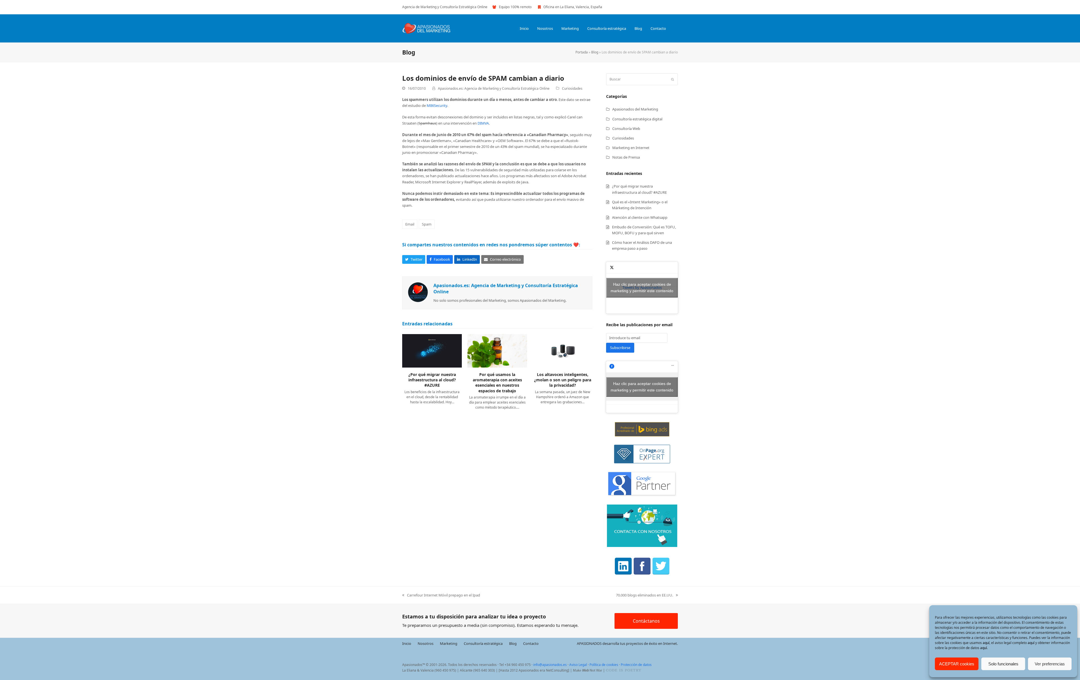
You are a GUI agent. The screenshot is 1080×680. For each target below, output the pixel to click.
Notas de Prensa (626, 157)
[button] (676, 28)
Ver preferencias (1050, 663)
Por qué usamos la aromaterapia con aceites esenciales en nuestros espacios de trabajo (497, 382)
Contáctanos (646, 621)
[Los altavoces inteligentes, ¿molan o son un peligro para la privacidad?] (562, 350)
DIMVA (483, 123)
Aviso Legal (578, 664)
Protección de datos (636, 664)
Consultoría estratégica (483, 643)
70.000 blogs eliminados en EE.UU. (644, 595)
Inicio (406, 643)
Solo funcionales (1003, 663)
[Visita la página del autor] (418, 291)
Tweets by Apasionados (642, 287)
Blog (594, 52)
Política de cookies (604, 664)
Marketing (448, 643)
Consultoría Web (626, 128)
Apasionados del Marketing (635, 109)
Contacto (531, 643)
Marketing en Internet (630, 147)
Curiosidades (572, 88)
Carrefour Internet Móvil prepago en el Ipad (441, 595)
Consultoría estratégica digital (637, 118)
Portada (581, 52)
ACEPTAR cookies (956, 663)
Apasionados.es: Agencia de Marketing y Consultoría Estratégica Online (494, 88)
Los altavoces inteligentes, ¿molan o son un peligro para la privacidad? (562, 380)
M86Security (437, 105)
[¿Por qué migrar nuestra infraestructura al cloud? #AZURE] (432, 350)
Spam (426, 224)
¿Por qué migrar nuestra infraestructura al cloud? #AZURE (432, 380)
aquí (986, 642)
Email (409, 224)
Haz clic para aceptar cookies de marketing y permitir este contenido (642, 287)
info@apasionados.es (550, 664)
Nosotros (425, 643)
